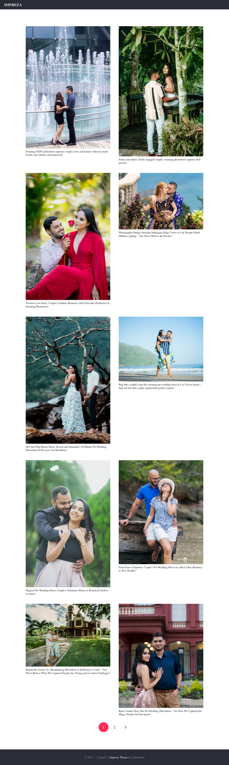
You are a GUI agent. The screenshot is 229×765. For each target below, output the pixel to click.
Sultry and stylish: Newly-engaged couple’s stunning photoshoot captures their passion (159, 161)
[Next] (125, 727)
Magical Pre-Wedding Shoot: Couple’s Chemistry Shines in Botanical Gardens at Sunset (67, 592)
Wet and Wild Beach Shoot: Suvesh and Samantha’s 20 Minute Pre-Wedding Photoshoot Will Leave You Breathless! (66, 448)
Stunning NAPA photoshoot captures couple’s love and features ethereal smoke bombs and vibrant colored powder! (67, 153)
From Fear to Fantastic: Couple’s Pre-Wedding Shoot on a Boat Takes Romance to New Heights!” (160, 568)
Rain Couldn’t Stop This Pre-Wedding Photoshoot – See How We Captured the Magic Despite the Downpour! (160, 712)
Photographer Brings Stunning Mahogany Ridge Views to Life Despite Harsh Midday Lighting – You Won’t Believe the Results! (159, 234)
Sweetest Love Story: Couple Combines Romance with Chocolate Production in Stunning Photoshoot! (68, 304)
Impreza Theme (119, 757)
